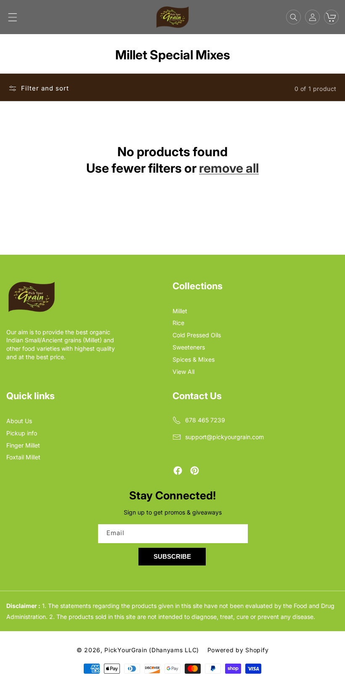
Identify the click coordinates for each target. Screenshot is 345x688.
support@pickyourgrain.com (224, 436)
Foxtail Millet (23, 457)
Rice (178, 322)
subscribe (172, 556)
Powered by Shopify (238, 649)
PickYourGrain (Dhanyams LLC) (151, 649)
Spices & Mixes (193, 359)
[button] (12, 17)
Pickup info (21, 433)
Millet (179, 311)
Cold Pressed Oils (196, 335)
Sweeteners (188, 347)
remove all (229, 168)
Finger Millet (23, 445)
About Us (19, 420)
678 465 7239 (205, 420)
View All (183, 371)
